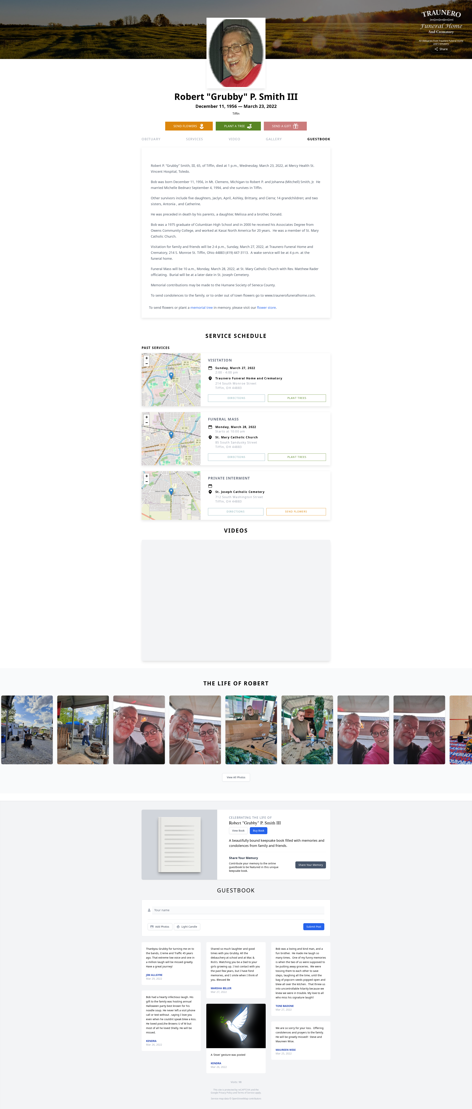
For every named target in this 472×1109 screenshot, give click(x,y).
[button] (171, 376)
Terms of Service (246, 1092)
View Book (238, 830)
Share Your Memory (311, 865)
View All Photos (236, 777)
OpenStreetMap (240, 1098)
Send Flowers (296, 511)
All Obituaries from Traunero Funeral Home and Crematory (441, 42)
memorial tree (201, 307)
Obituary (151, 139)
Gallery (274, 139)
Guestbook (318, 139)
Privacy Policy (225, 1092)
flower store (266, 307)
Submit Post (313, 926)
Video (234, 139)
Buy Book (258, 830)
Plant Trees (296, 398)
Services (194, 139)
